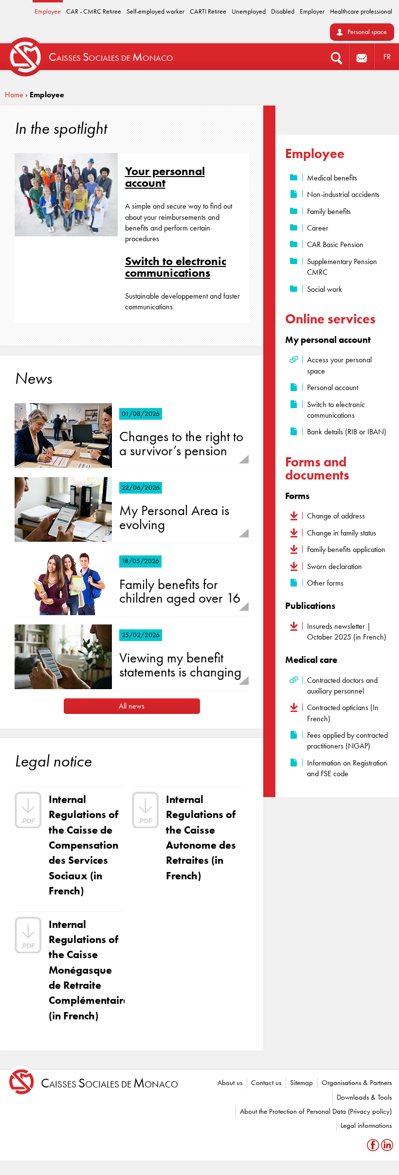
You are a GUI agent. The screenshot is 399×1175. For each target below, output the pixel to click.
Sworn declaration (334, 566)
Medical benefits (332, 177)
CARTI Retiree (208, 11)
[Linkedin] (387, 1145)
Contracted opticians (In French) (343, 713)
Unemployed (249, 11)
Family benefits (329, 211)
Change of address (336, 515)
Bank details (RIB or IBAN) (346, 431)
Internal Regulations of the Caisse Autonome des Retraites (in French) (201, 837)
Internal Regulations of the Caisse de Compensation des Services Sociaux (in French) (83, 845)
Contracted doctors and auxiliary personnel (342, 685)
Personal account (332, 387)
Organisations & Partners (357, 1082)
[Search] (336, 56)
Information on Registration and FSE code (347, 768)
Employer (312, 11)
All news (132, 706)
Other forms (325, 583)
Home (14, 94)
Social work (324, 289)
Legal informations (366, 1125)
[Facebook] (374, 1145)
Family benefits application (346, 549)
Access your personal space (339, 365)
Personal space (367, 32)
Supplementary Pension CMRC (342, 267)
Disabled (282, 11)
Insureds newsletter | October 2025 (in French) (346, 631)
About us (230, 1082)
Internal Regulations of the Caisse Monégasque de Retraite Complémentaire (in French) (85, 970)
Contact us (266, 1082)
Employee (48, 11)
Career (317, 227)
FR (387, 56)
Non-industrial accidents (343, 194)
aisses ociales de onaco (109, 1083)
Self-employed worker (155, 11)
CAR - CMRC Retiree (93, 11)
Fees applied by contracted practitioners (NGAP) (347, 740)
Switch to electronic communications (175, 267)
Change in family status (341, 532)
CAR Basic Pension (335, 244)
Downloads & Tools (364, 1097)
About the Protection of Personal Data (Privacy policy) (316, 1111)
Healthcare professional (361, 11)
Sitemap (301, 1082)
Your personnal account (165, 177)
